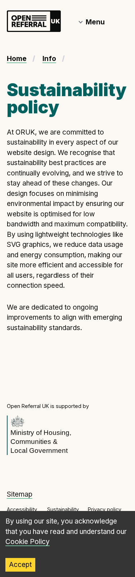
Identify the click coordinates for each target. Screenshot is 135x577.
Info (49, 59)
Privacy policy (104, 509)
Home (17, 59)
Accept (20, 564)
